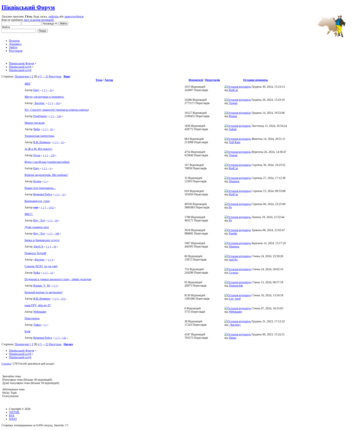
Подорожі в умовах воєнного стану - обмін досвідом (58, 279)
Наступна (55, 76)
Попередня (22, 76)
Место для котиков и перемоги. (44, 96)
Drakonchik (236, 285)
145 (64, 338)
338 (59, 116)
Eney (36, 90)
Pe (230, 207)
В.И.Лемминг (42, 142)
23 (46, 76)
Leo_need (235, 298)
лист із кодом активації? (39, 19)
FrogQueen (40, 116)
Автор (108, 80)
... (43, 76)
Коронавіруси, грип (37, 201)
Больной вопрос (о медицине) (43, 292)
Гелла (36, 155)
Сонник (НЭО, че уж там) (41, 266)
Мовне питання (34, 122)
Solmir (233, 129)
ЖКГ (28, 83)
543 (58, 103)
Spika (36, 272)
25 (51, 272)
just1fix (233, 259)
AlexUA (38, 246)
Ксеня (37, 181)
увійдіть (53, 16)
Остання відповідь (255, 80)
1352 (51, 207)
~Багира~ (39, 103)
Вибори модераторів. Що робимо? (46, 175)
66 (55, 246)
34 (51, 90)
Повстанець (32, 318)
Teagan (233, 103)
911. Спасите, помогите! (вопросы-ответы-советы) (57, 109)
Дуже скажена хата (37, 227)
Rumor (233, 116)
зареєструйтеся (73, 16)
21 (63, 194)
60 (56, 220)
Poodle (233, 233)
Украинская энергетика (39, 135)
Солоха (233, 272)
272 (63, 298)
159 (53, 155)
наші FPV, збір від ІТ (38, 305)
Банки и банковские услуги (42, 240)
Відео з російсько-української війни (47, 162)
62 (51, 129)
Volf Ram (234, 142)
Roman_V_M (41, 285)
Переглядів (212, 80)
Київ (27, 331)
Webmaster (39, 311)
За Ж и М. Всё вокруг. (38, 148)
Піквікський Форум (28, 7)
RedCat (233, 90)
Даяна (37, 324)
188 (57, 233)
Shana (232, 337)
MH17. (29, 214)
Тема (99, 80)
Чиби (36, 129)
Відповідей (196, 80)
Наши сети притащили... (40, 188)
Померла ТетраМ (35, 253)
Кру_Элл (39, 220)
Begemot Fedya (42, 194)
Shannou (234, 181)
